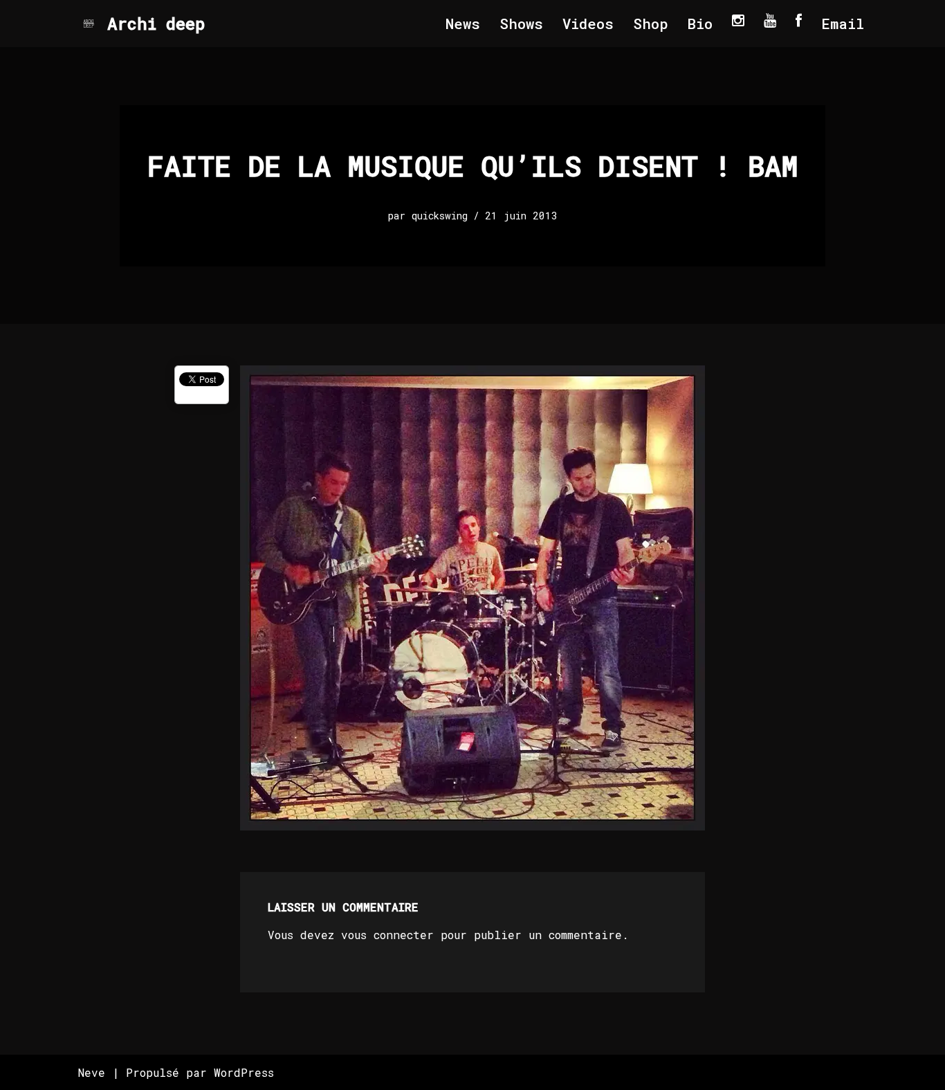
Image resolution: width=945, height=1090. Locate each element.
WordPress (244, 1072)
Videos (588, 23)
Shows (521, 23)
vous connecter (387, 934)
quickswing (440, 215)
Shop (650, 23)
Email (842, 23)
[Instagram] (738, 20)
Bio (700, 23)
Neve (91, 1072)
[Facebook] (799, 20)
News (463, 23)
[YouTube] (770, 20)
